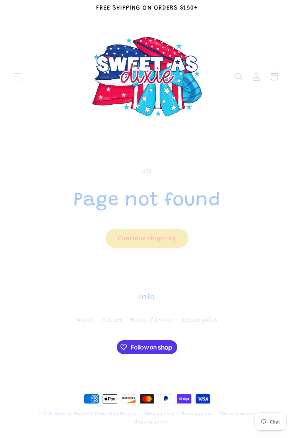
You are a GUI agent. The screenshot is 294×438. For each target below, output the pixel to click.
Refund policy (199, 319)
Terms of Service (151, 319)
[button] (17, 76)
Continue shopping (147, 238)
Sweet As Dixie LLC (74, 413)
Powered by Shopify (115, 413)
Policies (112, 319)
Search (85, 319)
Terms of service (237, 413)
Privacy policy (197, 413)
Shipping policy (151, 421)
